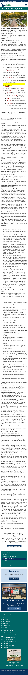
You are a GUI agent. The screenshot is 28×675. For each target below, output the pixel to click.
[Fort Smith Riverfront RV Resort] (5, 4)
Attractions (6, 623)
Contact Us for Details (14, 608)
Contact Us (6, 627)
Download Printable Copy (14, 546)
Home (4, 617)
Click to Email (6, 643)
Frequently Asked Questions (9, 556)
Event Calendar (6, 563)
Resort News (6, 560)
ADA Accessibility (7, 565)
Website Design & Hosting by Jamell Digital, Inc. (18, 672)
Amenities (5, 554)
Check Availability (14, 579)
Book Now (23, 1)
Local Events (6, 625)
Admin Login (22, 670)
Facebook (5, 647)
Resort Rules (6, 621)
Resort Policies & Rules (8, 558)
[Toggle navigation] (25, 4)
